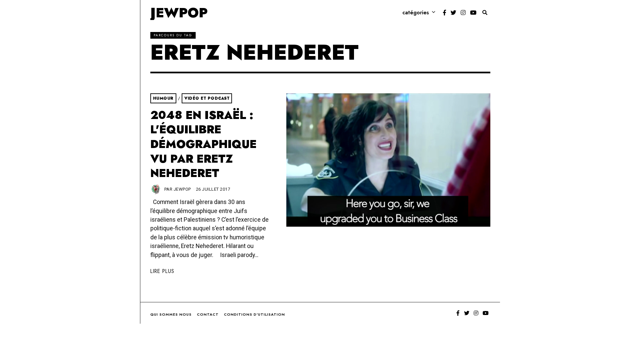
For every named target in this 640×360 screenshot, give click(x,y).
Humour (163, 98)
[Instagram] (463, 13)
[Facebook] (444, 13)
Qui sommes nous (171, 314)
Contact (208, 314)
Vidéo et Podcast (206, 98)
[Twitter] (453, 13)
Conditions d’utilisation (254, 314)
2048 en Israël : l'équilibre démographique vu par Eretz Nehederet (203, 144)
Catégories (415, 12)
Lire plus (162, 271)
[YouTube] (473, 13)
